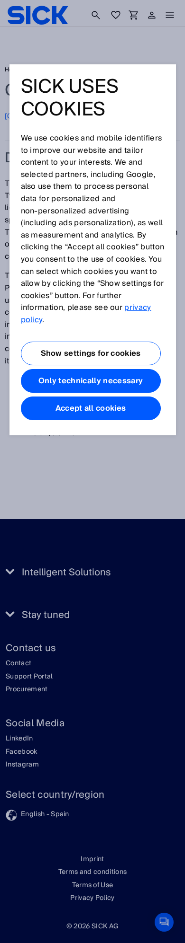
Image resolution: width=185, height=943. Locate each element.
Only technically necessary (90, 381)
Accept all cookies (91, 408)
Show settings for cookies (91, 353)
